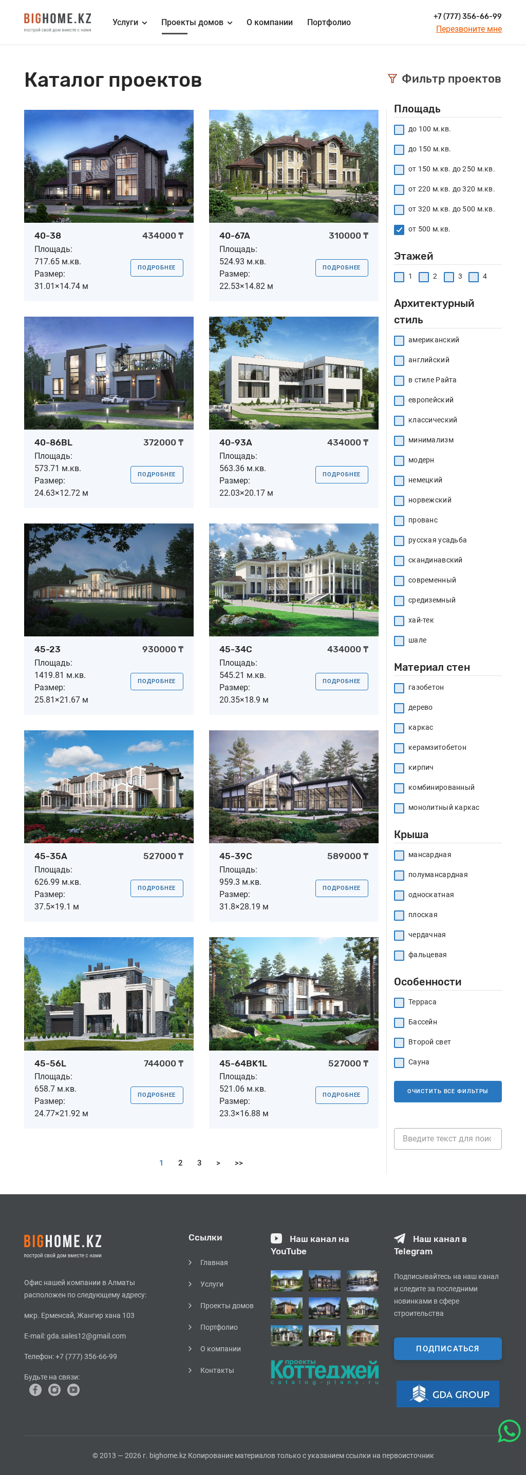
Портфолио (329, 22)
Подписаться (447, 1348)
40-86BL (53, 442)
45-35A (50, 856)
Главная (214, 1262)
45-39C (235, 856)
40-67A (234, 235)
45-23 (47, 649)
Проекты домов (192, 22)
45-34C (235, 649)
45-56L (50, 1063)
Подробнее (157, 267)
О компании (270, 22)
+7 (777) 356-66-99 (468, 16)
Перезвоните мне (469, 29)
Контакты (217, 1370)
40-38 (47, 235)
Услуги (211, 1284)
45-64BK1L (243, 1063)
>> (239, 1163)
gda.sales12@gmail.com (86, 1336)
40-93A (235, 442)
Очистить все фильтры (448, 1091)
